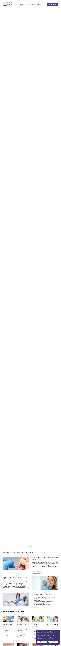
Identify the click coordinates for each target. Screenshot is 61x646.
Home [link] (21, 4)
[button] (29, 546)
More (6, 635)
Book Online (52, 4)
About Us (36, 571)
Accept (53, 641)
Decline (42, 641)
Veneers (21, 630)
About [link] (26, 4)
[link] (8, 4)
